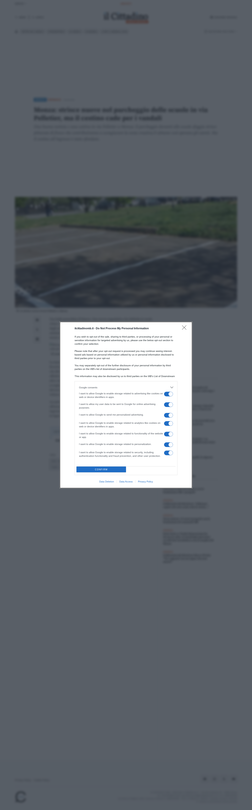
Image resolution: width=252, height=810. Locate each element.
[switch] (168, 394)
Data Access (126, 481)
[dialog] (126, 405)
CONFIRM (101, 469)
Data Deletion (106, 481)
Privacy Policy (145, 481)
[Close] (185, 328)
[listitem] (126, 387)
